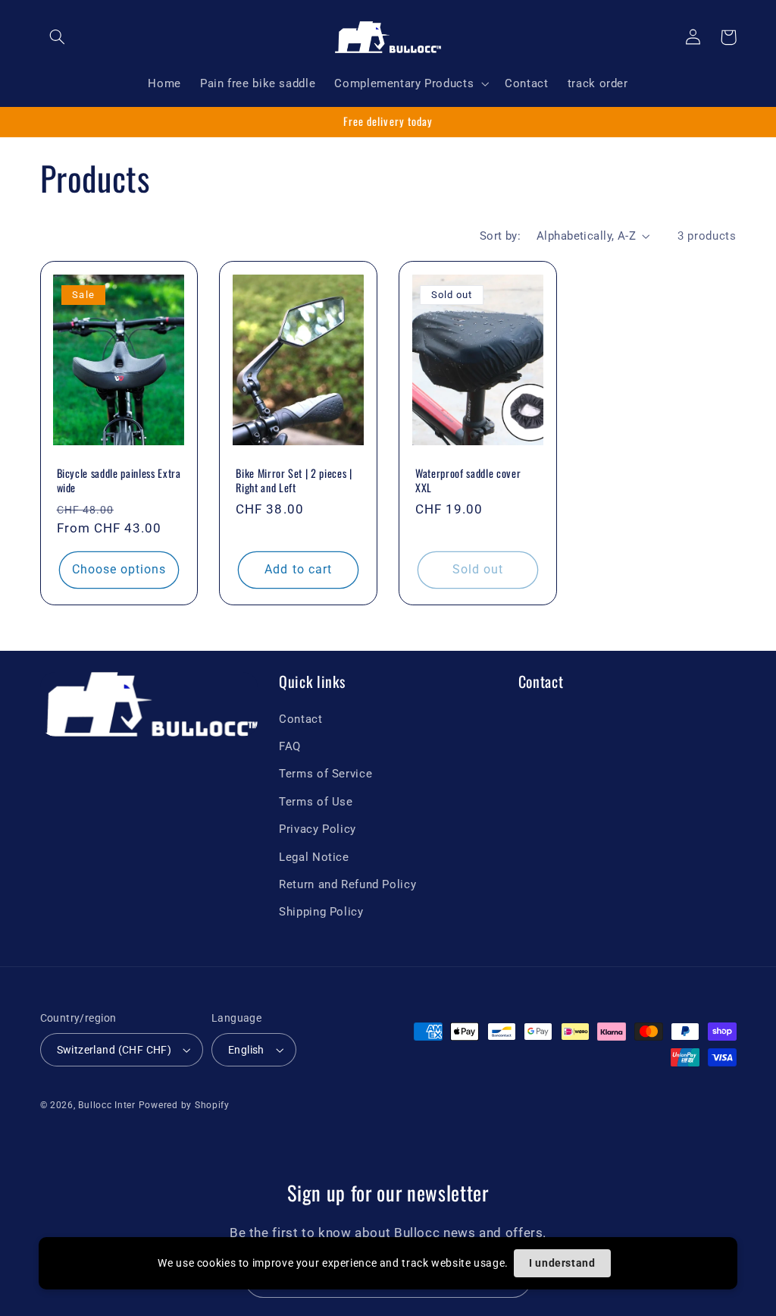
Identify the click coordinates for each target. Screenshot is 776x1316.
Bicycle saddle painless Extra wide (119, 480)
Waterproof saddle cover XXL (468, 480)
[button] (57, 37)
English (246, 1050)
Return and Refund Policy (347, 884)
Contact (300, 719)
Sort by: (500, 236)
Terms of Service (325, 773)
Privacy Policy (317, 829)
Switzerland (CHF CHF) (114, 1050)
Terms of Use (316, 802)
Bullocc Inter (107, 1105)
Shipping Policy (321, 912)
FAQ (290, 746)
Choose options (119, 569)
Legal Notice (314, 857)
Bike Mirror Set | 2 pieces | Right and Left (294, 480)
